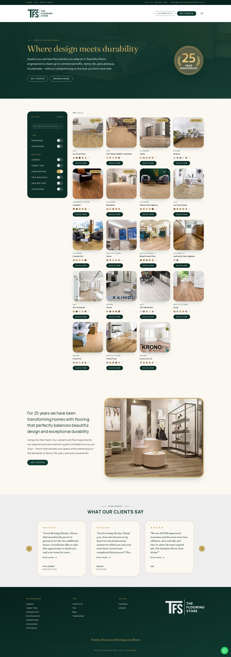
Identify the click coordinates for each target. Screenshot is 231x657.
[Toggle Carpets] (60, 160)
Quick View (81, 163)
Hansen (132, 650)
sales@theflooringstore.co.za (188, 2)
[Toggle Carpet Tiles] (60, 165)
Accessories (31, 624)
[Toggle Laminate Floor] (60, 171)
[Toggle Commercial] (60, 146)
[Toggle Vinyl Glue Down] (60, 177)
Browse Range (61, 78)
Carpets (30, 604)
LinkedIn (122, 608)
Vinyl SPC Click (32, 620)
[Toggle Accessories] (60, 189)
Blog (74, 612)
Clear (60, 117)
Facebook (123, 604)
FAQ (74, 608)
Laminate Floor (32, 612)
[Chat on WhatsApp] (224, 650)
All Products (164, 13)
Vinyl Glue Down (33, 616)
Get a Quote (186, 13)
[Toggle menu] (202, 13)
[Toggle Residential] (60, 140)
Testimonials (78, 616)
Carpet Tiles (31, 608)
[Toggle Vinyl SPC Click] (60, 183)
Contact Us (77, 604)
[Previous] (29, 549)
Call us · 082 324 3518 (156, 2)
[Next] (202, 549)
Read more (48, 557)
